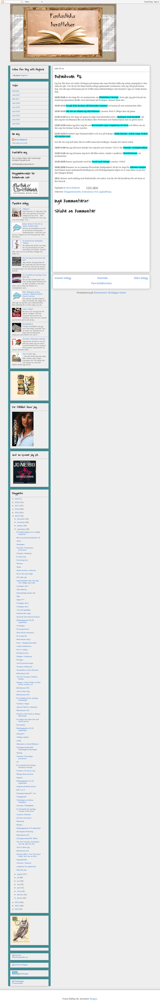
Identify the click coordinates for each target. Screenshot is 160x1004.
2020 (17, 499)
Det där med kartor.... (24, 818)
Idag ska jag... (22, 870)
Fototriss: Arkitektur (24, 553)
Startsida (102, 278)
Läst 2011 (16, 124)
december (21, 519)
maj (18, 884)
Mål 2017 (16, 99)
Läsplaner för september (26, 866)
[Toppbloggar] (18, 981)
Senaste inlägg (63, 278)
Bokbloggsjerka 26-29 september (25, 621)
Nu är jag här (21, 636)
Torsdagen (20, 626)
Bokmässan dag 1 (23, 639)
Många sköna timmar (24, 774)
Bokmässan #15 (22, 688)
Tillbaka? (26, 209)
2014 (17, 516)
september (21, 529)
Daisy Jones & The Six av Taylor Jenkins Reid (32, 225)
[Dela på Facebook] (94, 188)
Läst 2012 (16, 120)
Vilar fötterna (21, 589)
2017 (17, 506)
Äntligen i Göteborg (24, 656)
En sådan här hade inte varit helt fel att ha (27, 720)
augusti (20, 874)
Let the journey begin (24, 663)
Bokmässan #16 (22, 673)
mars (19, 891)
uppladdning (105, 192)
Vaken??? (20, 600)
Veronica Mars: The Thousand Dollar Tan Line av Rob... (28, 855)
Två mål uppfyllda (23, 610)
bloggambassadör (72, 192)
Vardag (19, 753)
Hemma (19, 564)
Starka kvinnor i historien (26, 570)
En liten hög (21, 557)
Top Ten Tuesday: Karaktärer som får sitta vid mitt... (27, 843)
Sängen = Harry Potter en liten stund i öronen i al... (28, 683)
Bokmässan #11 (22, 851)
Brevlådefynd (27, 324)
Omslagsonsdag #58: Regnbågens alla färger (26, 748)
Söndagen (20, 544)
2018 (17, 502)
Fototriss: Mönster (23, 815)
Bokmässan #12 (22, 835)
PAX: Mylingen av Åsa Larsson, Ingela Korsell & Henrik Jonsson (32, 294)
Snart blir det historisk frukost (28, 617)
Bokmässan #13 (22, 710)
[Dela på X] (92, 188)
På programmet (22, 629)
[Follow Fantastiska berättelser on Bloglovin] (20, 76)
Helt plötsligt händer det (25, 593)
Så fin (18, 541)
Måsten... (20, 825)
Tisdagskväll (21, 797)
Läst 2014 (16, 111)
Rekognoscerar (22, 653)
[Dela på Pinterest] (97, 188)
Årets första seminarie (25, 633)
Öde (18, 596)
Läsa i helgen (27, 309)
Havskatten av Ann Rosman (27, 670)
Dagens (19, 778)
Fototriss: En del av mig (25, 771)
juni (18, 881)
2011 (17, 909)
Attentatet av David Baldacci (27, 744)
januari (20, 898)
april (19, 888)
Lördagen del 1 (22, 586)
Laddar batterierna (23, 646)
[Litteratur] (16, 955)
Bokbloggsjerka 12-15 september (25, 782)
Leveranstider (17, 983)
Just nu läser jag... (29, 354)
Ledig (18, 741)
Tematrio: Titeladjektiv (25, 806)
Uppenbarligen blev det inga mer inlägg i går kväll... (27, 582)
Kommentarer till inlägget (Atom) (110, 292)
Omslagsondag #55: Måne (27, 838)
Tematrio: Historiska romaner (33, 339)
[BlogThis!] (89, 188)
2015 (17, 513)
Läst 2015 (16, 107)
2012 (17, 906)
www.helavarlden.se (20, 957)
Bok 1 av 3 (20, 790)
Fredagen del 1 (22, 607)
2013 (17, 902)
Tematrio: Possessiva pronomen (24, 549)
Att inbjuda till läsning (24, 832)
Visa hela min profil (19, 143)
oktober (20, 526)
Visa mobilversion (101, 283)
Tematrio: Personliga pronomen (24, 757)
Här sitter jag (21, 577)
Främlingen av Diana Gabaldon (24, 801)
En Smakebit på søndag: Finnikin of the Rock (26, 810)
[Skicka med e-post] (87, 188)
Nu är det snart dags (24, 574)
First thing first (22, 560)
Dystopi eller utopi (23, 613)
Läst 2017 (16, 95)
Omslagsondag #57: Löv (26, 793)
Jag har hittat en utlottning (26, 707)
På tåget (19, 660)
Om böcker (20, 725)
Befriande (20, 821)
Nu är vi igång (22, 650)
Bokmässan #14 (22, 695)
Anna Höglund (21, 140)
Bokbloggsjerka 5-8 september (28, 828)
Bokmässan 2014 (90, 192)
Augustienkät (21, 860)
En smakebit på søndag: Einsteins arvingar (26, 766)
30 (17, 762)
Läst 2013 (16, 116)
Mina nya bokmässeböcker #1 (28, 538)
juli (18, 877)
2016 (17, 509)
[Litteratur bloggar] (20, 965)
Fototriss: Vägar (22, 704)
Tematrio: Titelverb (23, 863)
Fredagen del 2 (22, 603)
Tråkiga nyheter (22, 737)
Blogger (93, 999)
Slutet (18, 567)
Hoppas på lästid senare (26, 786)
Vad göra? (20, 734)
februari (20, 895)
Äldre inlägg (141, 278)
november (21, 522)
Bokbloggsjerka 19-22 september (25, 729)
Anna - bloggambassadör (26, 643)
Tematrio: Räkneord (24, 667)
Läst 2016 (16, 103)
